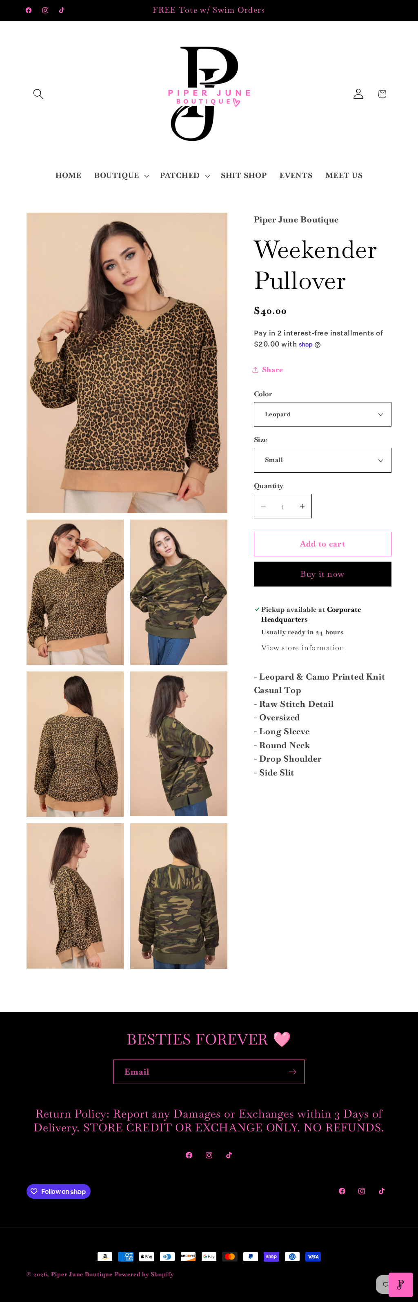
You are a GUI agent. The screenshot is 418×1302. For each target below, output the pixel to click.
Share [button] (272, 369)
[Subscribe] (292, 1072)
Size (260, 439)
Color (263, 393)
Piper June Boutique (81, 1274)
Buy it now (322, 574)
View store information (302, 647)
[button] (38, 94)
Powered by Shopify (144, 1274)
